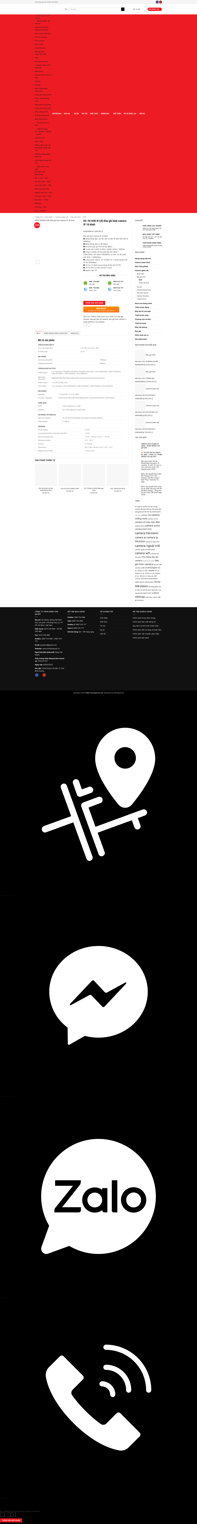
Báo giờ (138, 331)
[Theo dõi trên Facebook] (157, 2)
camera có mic (153, 519)
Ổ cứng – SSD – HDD (43, 196)
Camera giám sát (61, 217)
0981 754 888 (47, 639)
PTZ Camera (40, 41)
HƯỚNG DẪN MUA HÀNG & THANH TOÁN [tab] (55, 333)
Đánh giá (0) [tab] (75, 333)
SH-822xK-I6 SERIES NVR (70, 488)
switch (155, 593)
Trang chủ (39, 217)
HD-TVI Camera (41, 37)
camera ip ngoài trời (152, 542)
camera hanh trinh (143, 529)
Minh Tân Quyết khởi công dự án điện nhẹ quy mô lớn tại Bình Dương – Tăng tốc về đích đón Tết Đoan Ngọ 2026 (151, 490)
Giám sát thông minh (43, 108)
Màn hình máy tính (42, 189)
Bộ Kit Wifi (39, 44)
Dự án (76, 114)
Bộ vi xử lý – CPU (41, 178)
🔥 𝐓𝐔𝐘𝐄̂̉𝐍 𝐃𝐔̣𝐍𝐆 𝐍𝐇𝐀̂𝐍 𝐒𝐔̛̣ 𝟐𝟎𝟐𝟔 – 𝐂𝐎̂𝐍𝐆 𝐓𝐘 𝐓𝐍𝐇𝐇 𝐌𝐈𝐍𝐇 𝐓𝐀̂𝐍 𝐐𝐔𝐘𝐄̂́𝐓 (151, 454)
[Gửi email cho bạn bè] (89, 325)
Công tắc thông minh (43, 95)
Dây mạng (39, 141)
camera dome (139, 526)
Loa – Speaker (40, 211)
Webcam (38, 203)
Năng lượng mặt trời (143, 258)
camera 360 (146, 515)
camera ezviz (152, 525)
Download (105, 114)
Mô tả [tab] (38, 333)
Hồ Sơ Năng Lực (130, 114)
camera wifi (142, 553)
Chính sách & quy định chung (144, 618)
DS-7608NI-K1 (151, 571)
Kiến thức (94, 114)
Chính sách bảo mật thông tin (144, 622)
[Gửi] (122, 9)
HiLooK (38, 24)
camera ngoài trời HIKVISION (145, 549)
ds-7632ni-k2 (142, 576)
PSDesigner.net (118, 693)
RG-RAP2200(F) (146, 593)
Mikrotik (154, 590)
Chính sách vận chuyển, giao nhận (146, 634)
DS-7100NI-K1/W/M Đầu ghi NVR (93, 489)
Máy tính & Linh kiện (143, 311)
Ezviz (157, 581)
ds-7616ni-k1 (147, 573)
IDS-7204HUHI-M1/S (117, 488)
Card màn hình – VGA (43, 185)
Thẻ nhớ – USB (40, 207)
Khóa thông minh (41, 112)
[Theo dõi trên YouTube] (160, 2)
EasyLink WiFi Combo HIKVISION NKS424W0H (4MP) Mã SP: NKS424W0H (146, 579)
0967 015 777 (81, 624)
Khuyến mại (56, 114)
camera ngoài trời (147, 546)
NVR (36, 58)
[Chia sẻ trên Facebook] (85, 325)
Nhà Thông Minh (141, 266)
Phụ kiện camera (41, 61)
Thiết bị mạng (140, 323)
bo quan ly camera (141, 506)
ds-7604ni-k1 (139, 571)
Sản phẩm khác (141, 339)
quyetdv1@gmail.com (48, 645)
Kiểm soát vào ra (141, 335)
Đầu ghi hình (40, 52)
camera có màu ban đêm (147, 522)
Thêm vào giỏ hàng (94, 303)
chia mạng (146, 557)
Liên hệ (142, 114)
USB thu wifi (39, 138)
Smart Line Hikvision (43, 33)
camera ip (140, 537)
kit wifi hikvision (145, 590)
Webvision (39, 71)
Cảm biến (38, 91)
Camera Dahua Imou (144, 290)
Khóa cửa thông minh (143, 303)
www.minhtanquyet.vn (51, 649)
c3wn (139, 515)
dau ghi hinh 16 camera (148, 561)
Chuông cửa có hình (143, 319)
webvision (148, 597)
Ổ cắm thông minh (42, 115)
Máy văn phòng (141, 327)
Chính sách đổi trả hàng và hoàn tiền (147, 630)
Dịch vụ (67, 114)
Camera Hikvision (42, 27)
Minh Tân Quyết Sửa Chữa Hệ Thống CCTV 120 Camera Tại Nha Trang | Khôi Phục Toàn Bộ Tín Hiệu (151, 478)
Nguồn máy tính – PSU (43, 192)
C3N (136, 515)
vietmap (140, 596)
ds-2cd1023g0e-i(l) (151, 568)
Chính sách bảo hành (141, 638)
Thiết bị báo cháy (142, 315)
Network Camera (41, 30)
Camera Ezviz (40, 48)
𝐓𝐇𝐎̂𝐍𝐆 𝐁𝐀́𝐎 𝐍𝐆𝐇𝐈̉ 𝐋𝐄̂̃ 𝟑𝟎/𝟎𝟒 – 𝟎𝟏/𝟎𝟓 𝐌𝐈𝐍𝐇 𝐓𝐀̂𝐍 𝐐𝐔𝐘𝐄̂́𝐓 (150, 446)
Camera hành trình (142, 262)
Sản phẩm (49, 217)
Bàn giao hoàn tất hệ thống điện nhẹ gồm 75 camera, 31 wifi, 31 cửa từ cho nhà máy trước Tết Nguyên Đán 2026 (151, 465)
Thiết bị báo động (142, 307)
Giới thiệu (117, 114)
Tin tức (84, 114)
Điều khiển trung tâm (43, 105)
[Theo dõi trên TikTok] (40, 675)
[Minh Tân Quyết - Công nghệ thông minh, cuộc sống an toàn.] (48, 9)
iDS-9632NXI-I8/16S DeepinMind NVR (46, 489)
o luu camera (99, 322)
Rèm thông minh (41, 119)
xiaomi (155, 597)
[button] (144, 9)
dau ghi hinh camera (117, 319)
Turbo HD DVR (40, 54)
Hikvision (141, 586)
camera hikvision (146, 533)
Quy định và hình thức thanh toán (146, 626)
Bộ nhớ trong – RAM (42, 182)
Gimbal (37, 85)
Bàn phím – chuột (41, 200)
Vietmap (38, 68)
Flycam (37, 81)
